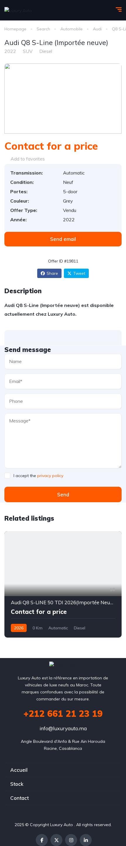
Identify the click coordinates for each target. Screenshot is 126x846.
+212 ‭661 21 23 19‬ (63, 713)
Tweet (79, 273)
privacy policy (50, 475)
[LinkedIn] (86, 840)
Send (63, 494)
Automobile (71, 29)
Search (43, 29)
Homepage (15, 29)
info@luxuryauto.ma (63, 728)
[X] (56, 840)
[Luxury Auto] (18, 10)
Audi (97, 29)
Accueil (19, 770)
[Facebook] (42, 840)
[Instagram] (71, 840)
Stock (16, 784)
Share (52, 273)
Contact (19, 798)
